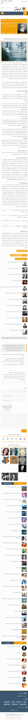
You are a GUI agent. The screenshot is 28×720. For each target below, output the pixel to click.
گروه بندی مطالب (12, 717)
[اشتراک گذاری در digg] (2, 35)
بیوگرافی (19, 255)
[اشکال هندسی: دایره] (22, 460)
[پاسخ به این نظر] (24, 382)
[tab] (7, 483)
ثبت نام (6, 8)
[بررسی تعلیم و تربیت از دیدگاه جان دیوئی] (6, 476)
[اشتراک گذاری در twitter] (9, 35)
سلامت (9, 714)
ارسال (24, 431)
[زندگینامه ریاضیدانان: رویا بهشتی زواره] (6, 451)
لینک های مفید (18, 717)
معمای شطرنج (9, 350)
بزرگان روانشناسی (14, 255)
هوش (13, 348)
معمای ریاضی (15, 350)
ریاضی (10, 348)
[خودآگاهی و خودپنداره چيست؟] (14, 451)
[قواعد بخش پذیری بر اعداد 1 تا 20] (22, 451)
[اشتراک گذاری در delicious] (4, 35)
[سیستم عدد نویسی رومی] (14, 460)
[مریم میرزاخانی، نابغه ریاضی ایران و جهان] (22, 468)
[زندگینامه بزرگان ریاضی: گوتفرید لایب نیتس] (14, 476)
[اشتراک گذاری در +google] (7, 35)
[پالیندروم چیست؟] (6, 460)
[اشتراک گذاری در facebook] (11, 35)
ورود (2, 8)
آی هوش (10, 347)
